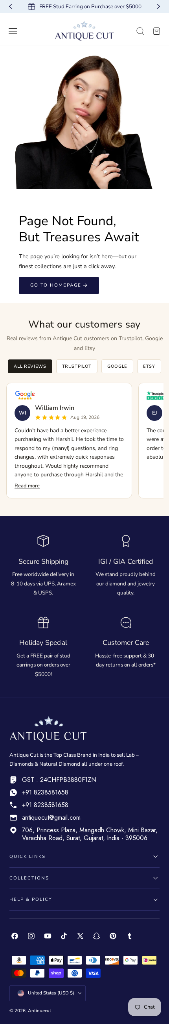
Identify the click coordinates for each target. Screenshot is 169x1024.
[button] (13, 31)
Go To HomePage (55, 285)
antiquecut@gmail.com (51, 817)
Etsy (149, 366)
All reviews (30, 366)
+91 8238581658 (45, 792)
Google (117, 366)
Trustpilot (77, 366)
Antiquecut (39, 1010)
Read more (27, 485)
